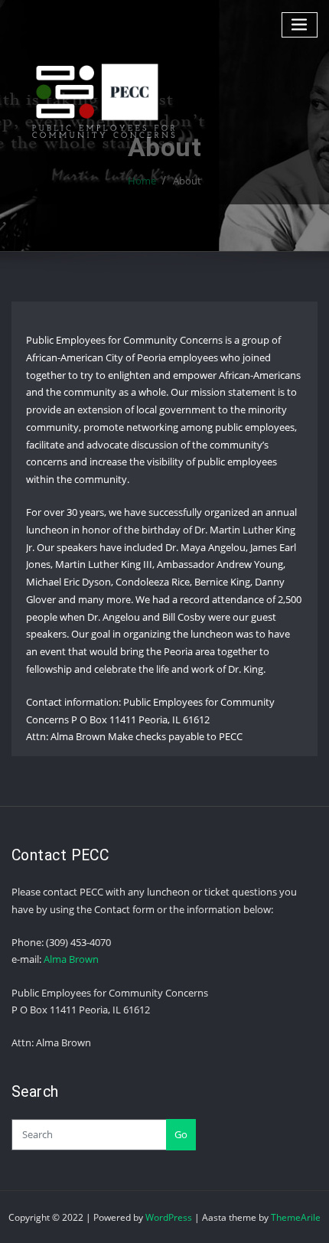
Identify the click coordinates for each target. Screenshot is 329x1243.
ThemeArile (296, 1217)
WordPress (168, 1217)
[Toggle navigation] (300, 25)
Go (181, 1134)
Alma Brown (71, 959)
